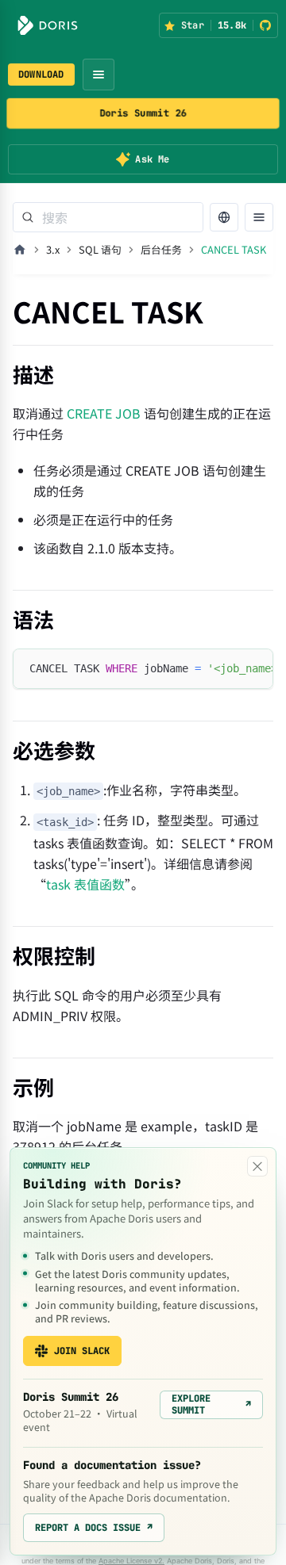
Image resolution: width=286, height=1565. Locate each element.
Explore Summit (211, 1404)
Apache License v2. (131, 1560)
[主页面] (20, 250)
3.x (53, 249)
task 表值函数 (85, 883)
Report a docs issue (94, 1527)
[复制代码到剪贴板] (254, 668)
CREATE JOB (104, 413)
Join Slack (82, 1351)
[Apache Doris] (47, 25)
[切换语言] (224, 217)
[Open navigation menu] (98, 74)
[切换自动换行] (224, 668)
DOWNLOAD (41, 74)
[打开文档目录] (259, 217)
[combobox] (108, 217)
